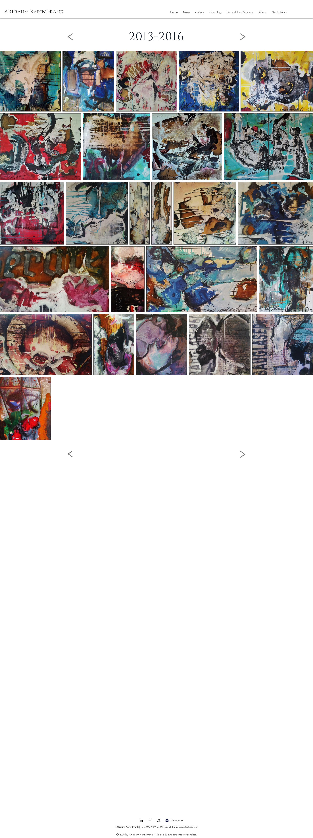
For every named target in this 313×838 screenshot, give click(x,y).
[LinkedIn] (141, 820)
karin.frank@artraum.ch (185, 826)
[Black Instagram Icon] (158, 820)
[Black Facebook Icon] (150, 820)
